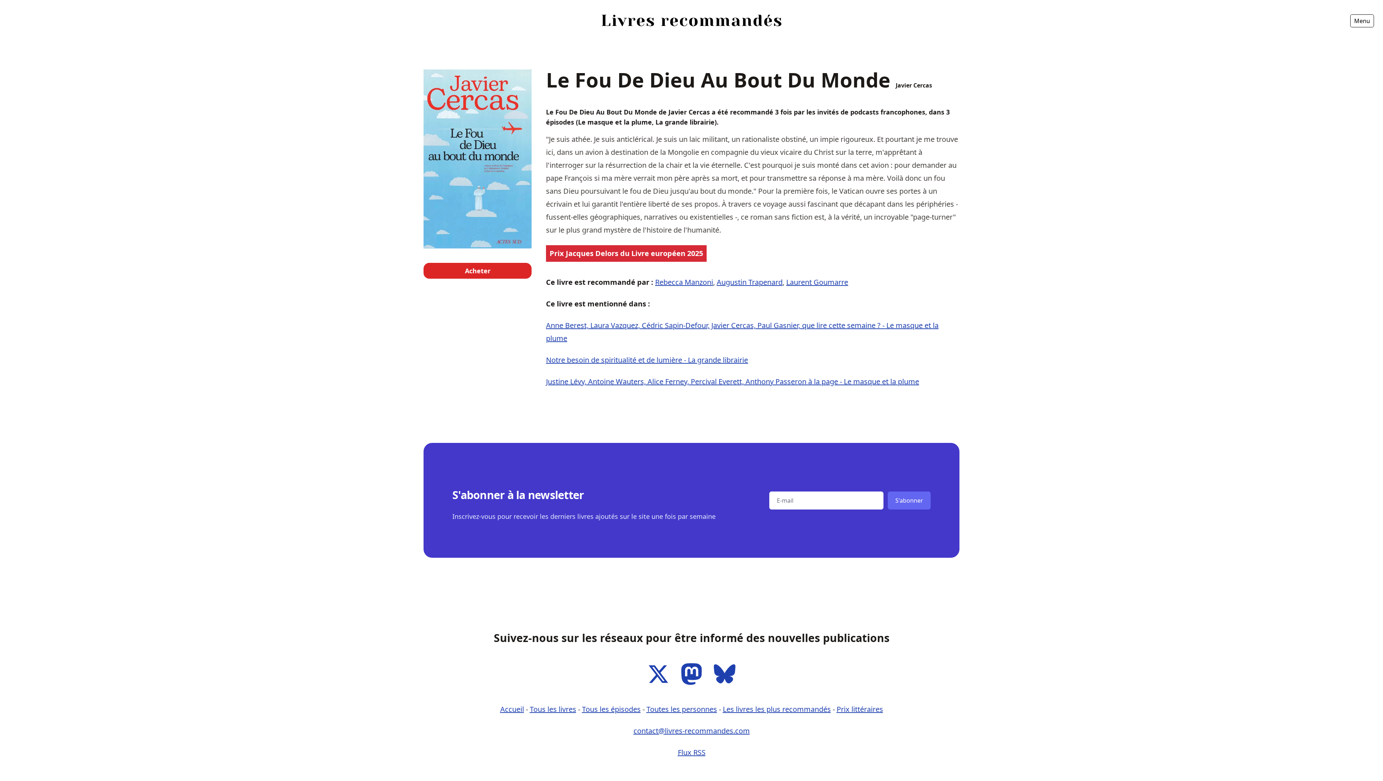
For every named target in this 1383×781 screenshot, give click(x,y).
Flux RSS (692, 752)
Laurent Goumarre (817, 282)
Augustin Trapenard (750, 282)
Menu (1362, 21)
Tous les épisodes (611, 709)
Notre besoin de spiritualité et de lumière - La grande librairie (647, 360)
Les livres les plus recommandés (777, 709)
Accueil (503, 41)
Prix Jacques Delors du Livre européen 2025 (626, 253)
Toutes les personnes (681, 709)
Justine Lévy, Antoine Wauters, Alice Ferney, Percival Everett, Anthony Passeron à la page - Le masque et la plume (732, 381)
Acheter (478, 270)
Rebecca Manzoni (684, 282)
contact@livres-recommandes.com (692, 731)
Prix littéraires (860, 709)
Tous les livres (553, 709)
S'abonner (909, 500)
